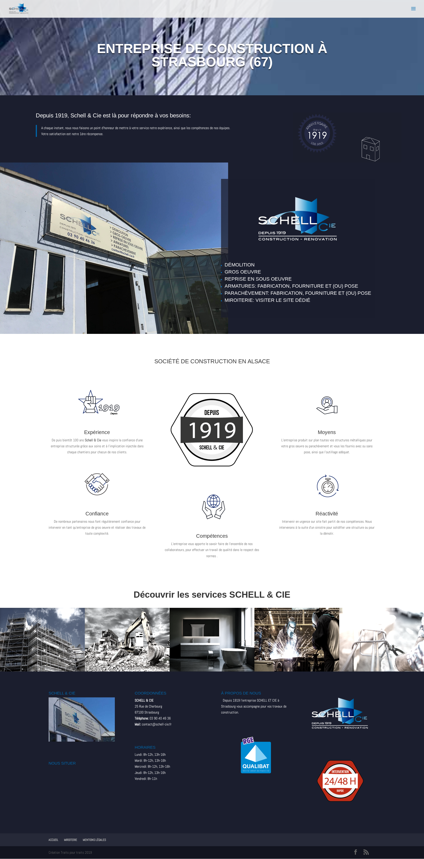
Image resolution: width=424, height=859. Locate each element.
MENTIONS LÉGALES (94, 840)
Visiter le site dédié (283, 300)
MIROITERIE (70, 840)
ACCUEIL (53, 840)
